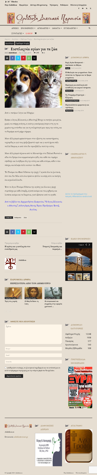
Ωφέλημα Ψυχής (26, 39)
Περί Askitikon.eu (68, 473)
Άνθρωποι (18, 217)
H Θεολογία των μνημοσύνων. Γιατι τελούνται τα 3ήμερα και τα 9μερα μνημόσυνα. (78, 75)
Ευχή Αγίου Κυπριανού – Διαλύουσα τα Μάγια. (74, 63)
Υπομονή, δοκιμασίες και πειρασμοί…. (52, 247)
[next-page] (10, 311)
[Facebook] (79, 8)
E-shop (29, 33)
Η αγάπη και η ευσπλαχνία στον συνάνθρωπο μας (17, 247)
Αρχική (15, 28)
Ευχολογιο (70, 28)
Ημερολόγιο (23, 5)
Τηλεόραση (54, 5)
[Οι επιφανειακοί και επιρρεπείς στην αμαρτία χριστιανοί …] (53, 293)
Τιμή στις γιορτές (11, 301)
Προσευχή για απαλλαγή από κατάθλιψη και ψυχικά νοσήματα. (78, 86)
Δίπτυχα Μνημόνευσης (38, 5)
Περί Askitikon (11, 5)
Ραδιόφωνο (64, 5)
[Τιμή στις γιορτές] (13, 293)
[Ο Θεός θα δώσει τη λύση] (33, 293)
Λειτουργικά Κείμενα (72, 100)
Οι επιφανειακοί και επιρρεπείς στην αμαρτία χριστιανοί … (53, 304)
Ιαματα (56, 28)
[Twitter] (90, 8)
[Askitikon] (48, 18)
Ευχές (67, 68)
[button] (89, 28)
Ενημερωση (27, 28)
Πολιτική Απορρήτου (78, 5)
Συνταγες (16, 33)
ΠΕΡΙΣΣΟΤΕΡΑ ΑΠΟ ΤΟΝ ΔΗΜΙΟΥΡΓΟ (30, 283)
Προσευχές (69, 90)
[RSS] (86, 8)
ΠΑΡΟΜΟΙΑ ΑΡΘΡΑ (20, 279)
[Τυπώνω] (7, 58)
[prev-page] (6, 311)
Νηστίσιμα (69, 110)
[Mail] (82, 8)
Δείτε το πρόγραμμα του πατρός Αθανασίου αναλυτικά (78, 195)
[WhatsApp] (28, 58)
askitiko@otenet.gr (21, 437)
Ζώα (25, 217)
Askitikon (13, 53)
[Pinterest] (23, 58)
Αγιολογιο (42, 28)
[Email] (34, 58)
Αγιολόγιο (15, 39)
